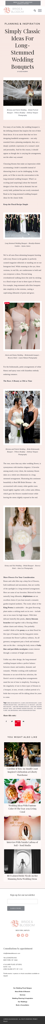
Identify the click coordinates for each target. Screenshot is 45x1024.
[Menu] (39, 10)
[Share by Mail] (23, 721)
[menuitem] (23, 3)
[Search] (34, 10)
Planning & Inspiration (22, 24)
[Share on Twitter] (12, 721)
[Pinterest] (26, 935)
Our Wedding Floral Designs (22, 988)
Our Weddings (22, 1002)
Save (18, 721)
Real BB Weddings (13, 710)
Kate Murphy (23, 71)
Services (22, 995)
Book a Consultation (22, 1005)
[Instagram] (22, 935)
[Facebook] (18, 935)
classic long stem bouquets (29, 702)
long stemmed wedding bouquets (23, 708)
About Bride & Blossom (22, 991)
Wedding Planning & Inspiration (22, 998)
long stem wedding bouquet (20, 706)
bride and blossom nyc (13, 702)
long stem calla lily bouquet (26, 704)
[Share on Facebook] (6, 721)
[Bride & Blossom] (22, 924)
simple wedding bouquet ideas (27, 710)
